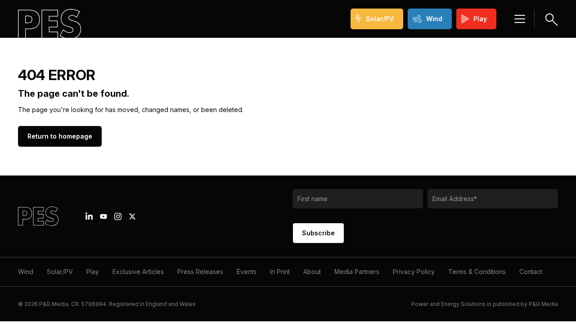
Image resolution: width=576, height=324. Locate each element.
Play (480, 18)
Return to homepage (59, 136)
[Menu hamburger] (519, 19)
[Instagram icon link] (118, 216)
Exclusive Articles (138, 271)
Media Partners (356, 271)
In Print (280, 271)
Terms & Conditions (477, 271)
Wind (434, 18)
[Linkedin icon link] (89, 216)
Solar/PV (380, 18)
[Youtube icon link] (103, 216)
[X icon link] (132, 216)
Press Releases (200, 271)
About (312, 271)
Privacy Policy (414, 271)
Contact (530, 271)
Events (246, 271)
